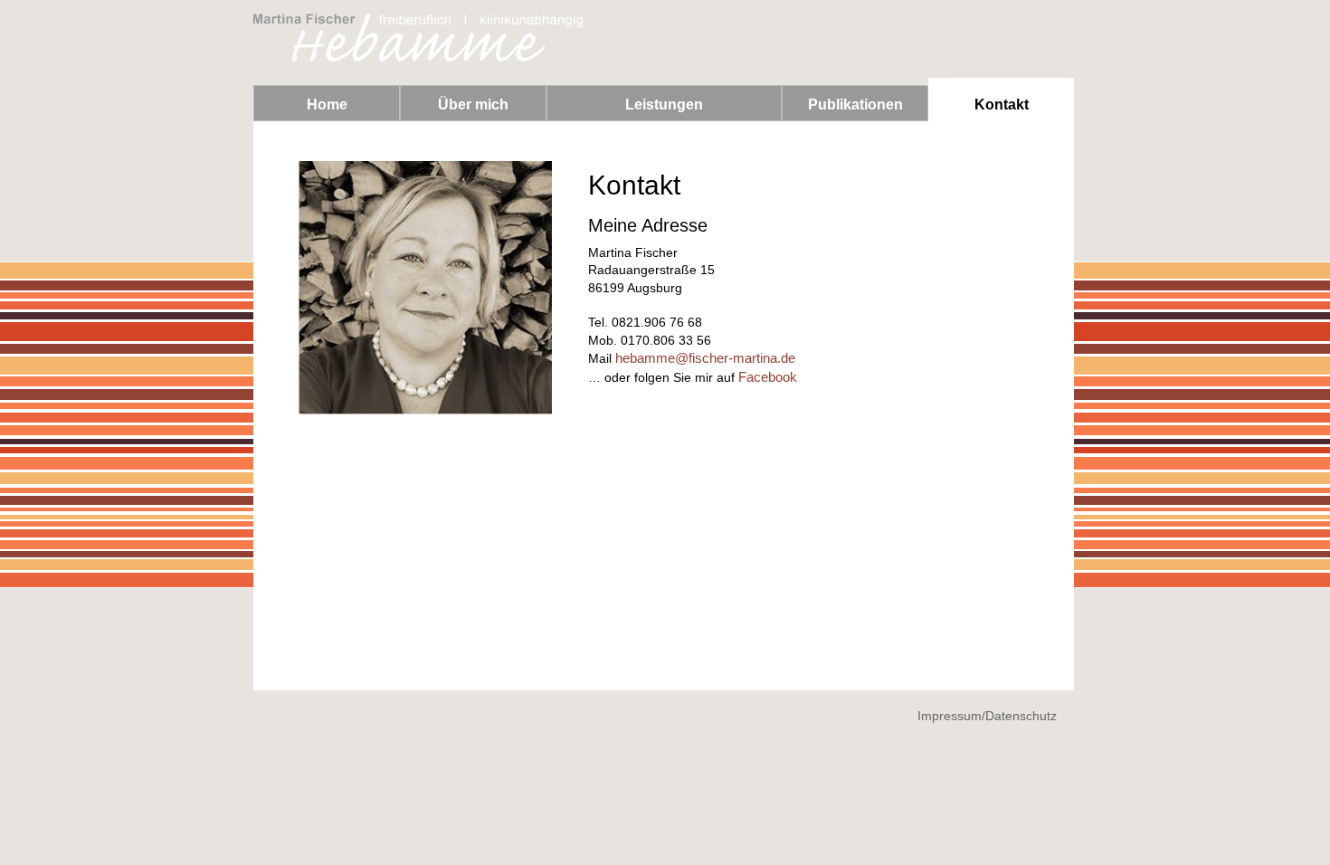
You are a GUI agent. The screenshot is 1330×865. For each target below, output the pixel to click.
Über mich (473, 104)
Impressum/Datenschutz (987, 715)
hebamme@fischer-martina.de (705, 358)
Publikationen (855, 104)
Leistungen (664, 104)
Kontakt (1001, 104)
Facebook (767, 377)
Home (327, 104)
